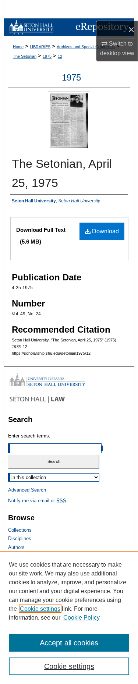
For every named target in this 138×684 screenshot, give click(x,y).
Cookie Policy (81, 617)
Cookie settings (40, 609)
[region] (69, 617)
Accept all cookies (69, 643)
